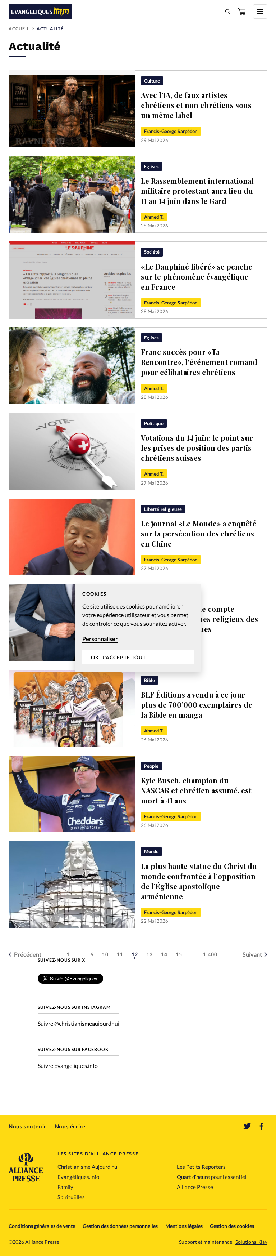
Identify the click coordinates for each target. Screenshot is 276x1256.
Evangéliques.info (78, 1176)
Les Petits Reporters (201, 1166)
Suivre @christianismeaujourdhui (78, 1023)
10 (105, 954)
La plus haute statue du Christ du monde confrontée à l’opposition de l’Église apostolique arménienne (199, 881)
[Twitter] (247, 1126)
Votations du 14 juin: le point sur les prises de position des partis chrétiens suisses (197, 448)
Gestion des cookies (232, 1226)
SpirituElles (71, 1197)
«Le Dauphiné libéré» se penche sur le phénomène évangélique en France (196, 276)
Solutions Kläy (251, 1241)
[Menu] (260, 11)
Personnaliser (100, 638)
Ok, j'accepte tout (118, 657)
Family (65, 1187)
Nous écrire (70, 1126)
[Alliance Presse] (26, 1182)
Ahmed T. (154, 217)
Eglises (151, 166)
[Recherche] (228, 11)
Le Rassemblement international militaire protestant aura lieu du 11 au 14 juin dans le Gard (197, 191)
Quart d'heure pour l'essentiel (212, 1176)
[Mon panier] (242, 11)
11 (120, 954)
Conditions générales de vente (42, 1226)
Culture (152, 81)
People (151, 766)
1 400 (210, 954)
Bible (149, 680)
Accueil (19, 28)
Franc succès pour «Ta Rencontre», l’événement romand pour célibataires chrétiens (199, 362)
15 (179, 954)
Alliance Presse (195, 1187)
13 (149, 954)
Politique (154, 423)
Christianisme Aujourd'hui (88, 1166)
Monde (151, 851)
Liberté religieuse (163, 509)
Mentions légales (184, 1226)
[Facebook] (261, 1126)
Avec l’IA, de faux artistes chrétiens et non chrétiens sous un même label (196, 105)
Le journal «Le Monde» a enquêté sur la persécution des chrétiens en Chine (198, 533)
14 (164, 954)
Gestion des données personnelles (120, 1226)
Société (152, 252)
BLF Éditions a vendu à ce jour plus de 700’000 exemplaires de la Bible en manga (196, 705)
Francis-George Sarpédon (171, 131)
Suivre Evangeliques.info (68, 1065)
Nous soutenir (27, 1126)
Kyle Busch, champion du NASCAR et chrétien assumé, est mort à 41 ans (196, 790)
